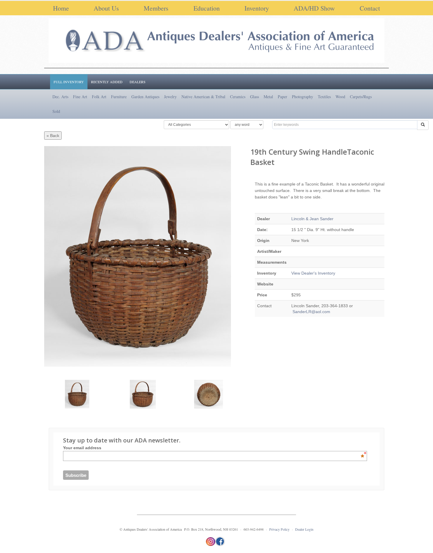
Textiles (324, 96)
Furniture (119, 96)
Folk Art (99, 96)
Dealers (138, 81)
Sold (56, 111)
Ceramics (237, 96)
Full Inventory (69, 81)
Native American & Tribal (203, 96)
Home (61, 8)
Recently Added (107, 81)
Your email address (213, 447)
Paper (282, 96)
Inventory (256, 8)
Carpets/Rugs (361, 96)
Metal (268, 96)
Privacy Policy (279, 529)
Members (156, 8)
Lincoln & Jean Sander (312, 218)
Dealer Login (304, 529)
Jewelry (170, 96)
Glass (254, 96)
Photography (302, 96)
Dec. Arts (60, 96)
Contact (370, 8)
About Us (106, 8)
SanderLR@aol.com (310, 311)
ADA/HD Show (314, 8)
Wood (340, 96)
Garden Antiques (145, 96)
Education (207, 8)
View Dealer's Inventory (313, 273)
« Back (53, 135)
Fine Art (80, 96)
